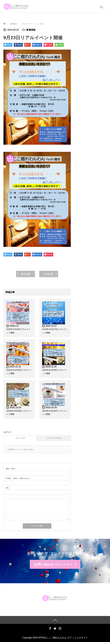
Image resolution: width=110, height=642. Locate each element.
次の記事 (48, 274)
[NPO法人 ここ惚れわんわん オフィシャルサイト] (16, 6)
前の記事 (25, 274)
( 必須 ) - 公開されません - (18, 478)
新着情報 (31, 30)
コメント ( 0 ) (20, 438)
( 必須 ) (10, 468)
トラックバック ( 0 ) (54, 438)
